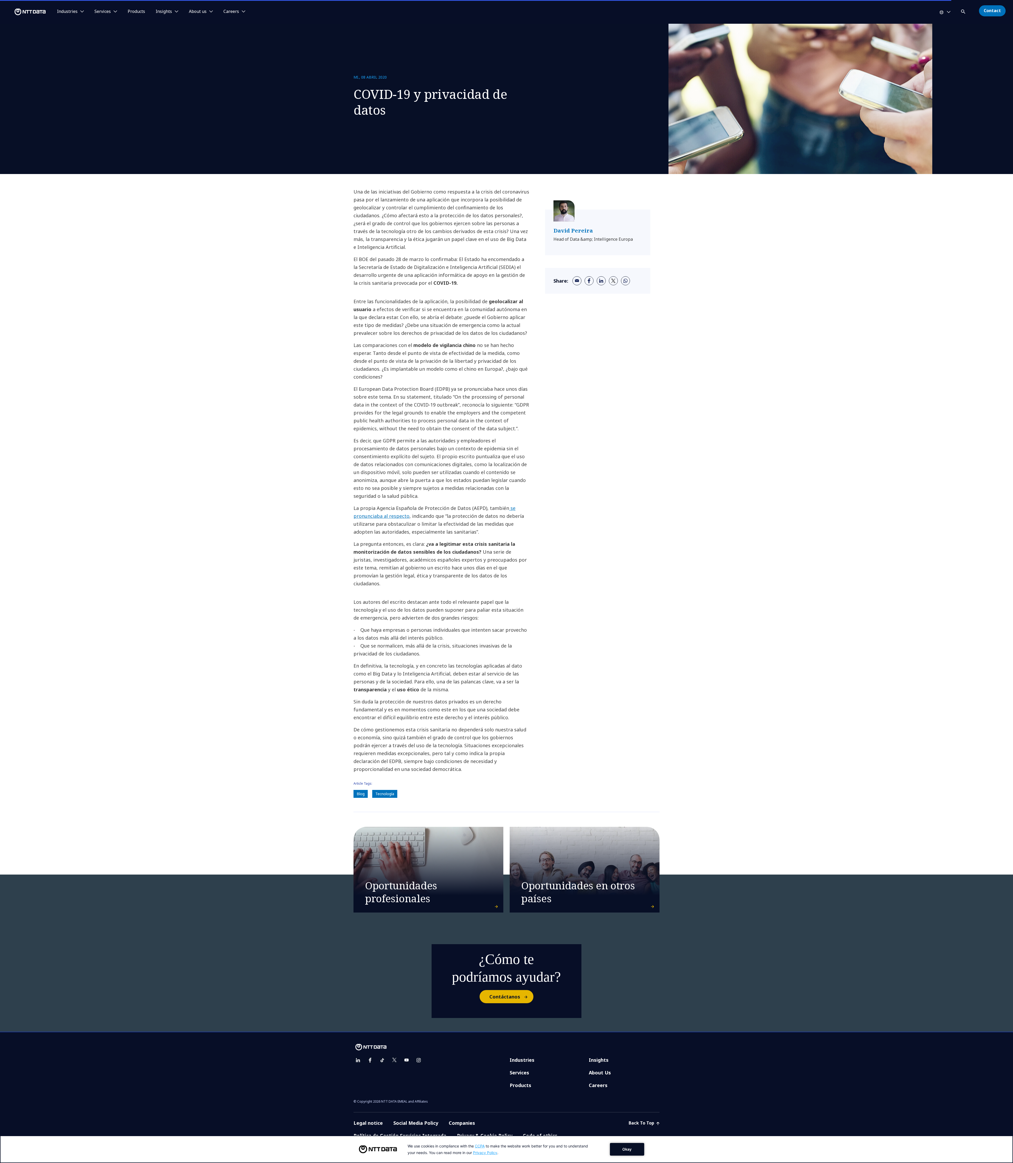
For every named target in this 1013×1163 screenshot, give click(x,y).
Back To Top (642, 1123)
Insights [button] (164, 11)
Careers (598, 1085)
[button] (963, 11)
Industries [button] (67, 11)
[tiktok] (382, 1060)
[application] (506, 1149)
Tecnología (384, 793)
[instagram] (418, 1060)
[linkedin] (601, 280)
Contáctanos (504, 996)
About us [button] (198, 11)
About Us (600, 1072)
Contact (992, 10)
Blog (361, 793)
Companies (462, 1123)
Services (519, 1072)
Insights (599, 1060)
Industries (522, 1060)
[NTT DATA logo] (23, 12)
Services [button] (102, 11)
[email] (576, 280)
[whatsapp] (625, 280)
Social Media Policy (415, 1123)
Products (136, 11)
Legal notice (368, 1123)
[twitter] (613, 280)
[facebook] (589, 280)
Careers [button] (231, 11)
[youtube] (406, 1060)
